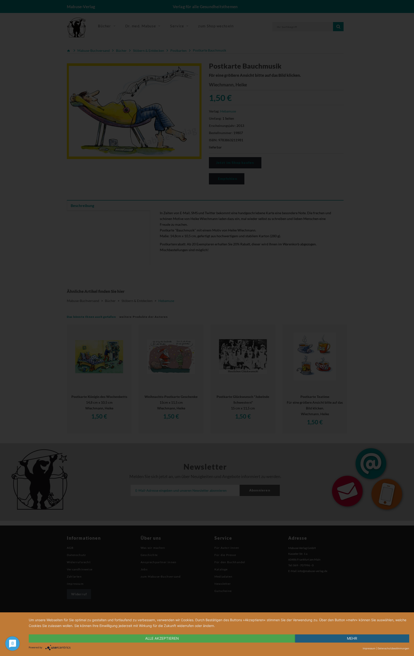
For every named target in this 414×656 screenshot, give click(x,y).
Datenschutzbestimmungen (393, 648)
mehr (352, 638)
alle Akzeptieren (162, 638)
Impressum (369, 648)
